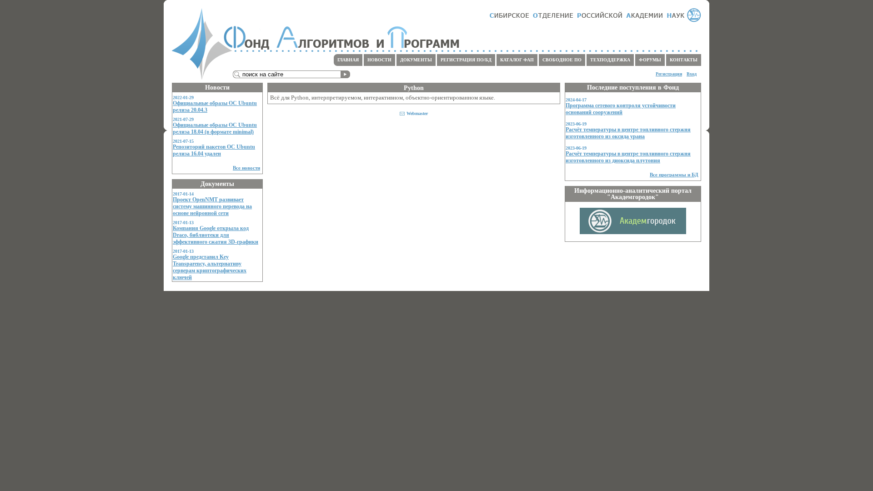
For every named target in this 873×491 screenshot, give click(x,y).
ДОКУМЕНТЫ (416, 59)
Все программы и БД (674, 174)
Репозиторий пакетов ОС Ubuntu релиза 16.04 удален (214, 150)
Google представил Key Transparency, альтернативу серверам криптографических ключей (209, 267)
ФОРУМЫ (650, 59)
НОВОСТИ (379, 59)
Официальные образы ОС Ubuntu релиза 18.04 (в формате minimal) (215, 128)
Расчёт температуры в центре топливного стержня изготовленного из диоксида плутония (628, 157)
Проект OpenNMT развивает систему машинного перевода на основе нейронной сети (212, 206)
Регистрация (669, 73)
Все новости (246, 167)
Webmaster (417, 113)
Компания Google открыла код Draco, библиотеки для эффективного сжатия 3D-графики (215, 235)
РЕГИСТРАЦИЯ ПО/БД (466, 59)
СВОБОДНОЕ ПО (562, 59)
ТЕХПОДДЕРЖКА (610, 59)
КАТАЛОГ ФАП (517, 59)
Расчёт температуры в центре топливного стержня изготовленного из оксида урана (628, 133)
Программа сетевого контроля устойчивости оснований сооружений (621, 108)
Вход (692, 73)
